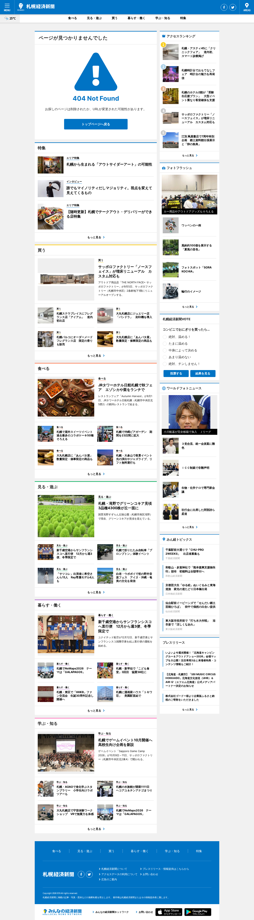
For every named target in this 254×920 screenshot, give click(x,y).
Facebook (224, 7)
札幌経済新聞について (114, 868)
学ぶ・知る (162, 18)
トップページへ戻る (96, 124)
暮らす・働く (136, 18)
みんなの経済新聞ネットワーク (62, 912)
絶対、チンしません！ (184, 363)
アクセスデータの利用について (119, 874)
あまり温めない (180, 357)
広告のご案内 (109, 879)
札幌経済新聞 (36, 7)
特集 (183, 18)
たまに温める (178, 343)
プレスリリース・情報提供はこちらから (166, 868)
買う (115, 18)
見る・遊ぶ (94, 18)
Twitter (232, 7)
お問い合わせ (150, 874)
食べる (72, 18)
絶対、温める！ (180, 336)
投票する (176, 373)
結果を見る (202, 373)
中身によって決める (183, 350)
